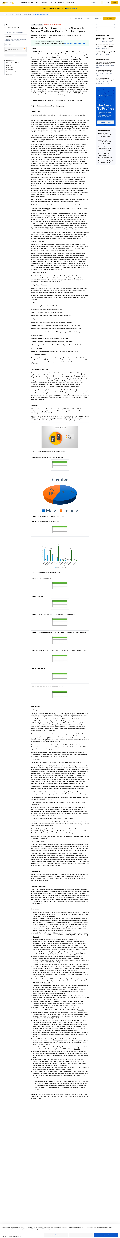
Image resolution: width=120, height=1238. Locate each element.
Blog (51, 2)
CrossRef (52, 916)
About (37, 2)
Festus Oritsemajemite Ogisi (43, 37)
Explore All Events (72, 8)
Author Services (70, 2)
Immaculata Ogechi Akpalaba (38, 35)
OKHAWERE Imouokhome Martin (56, 35)
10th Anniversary (59, 2)
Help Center (44, 2)
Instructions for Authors (27, 2)
